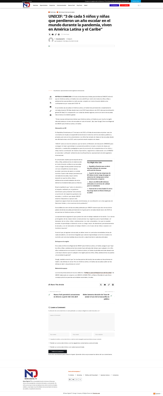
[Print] (59, 34)
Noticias (53, 12)
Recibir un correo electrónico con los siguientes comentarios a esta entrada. (74, 343)
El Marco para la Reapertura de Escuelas (98, 273)
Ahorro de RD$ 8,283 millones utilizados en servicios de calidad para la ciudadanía (98, 184)
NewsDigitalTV (60, 39)
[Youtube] (73, 379)
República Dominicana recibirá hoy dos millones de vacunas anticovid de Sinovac (98, 168)
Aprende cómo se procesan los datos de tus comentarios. (94, 354)
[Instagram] (76, 379)
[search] (135, 5)
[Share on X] (49, 34)
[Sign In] (132, 5)
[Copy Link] (56, 34)
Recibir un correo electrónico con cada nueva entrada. (67, 347)
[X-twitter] (80, 379)
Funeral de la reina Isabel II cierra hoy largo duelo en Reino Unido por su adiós (99, 190)
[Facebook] (69, 379)
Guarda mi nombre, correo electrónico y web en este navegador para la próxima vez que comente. (76, 339)
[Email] (52, 34)
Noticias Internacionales (66, 12)
